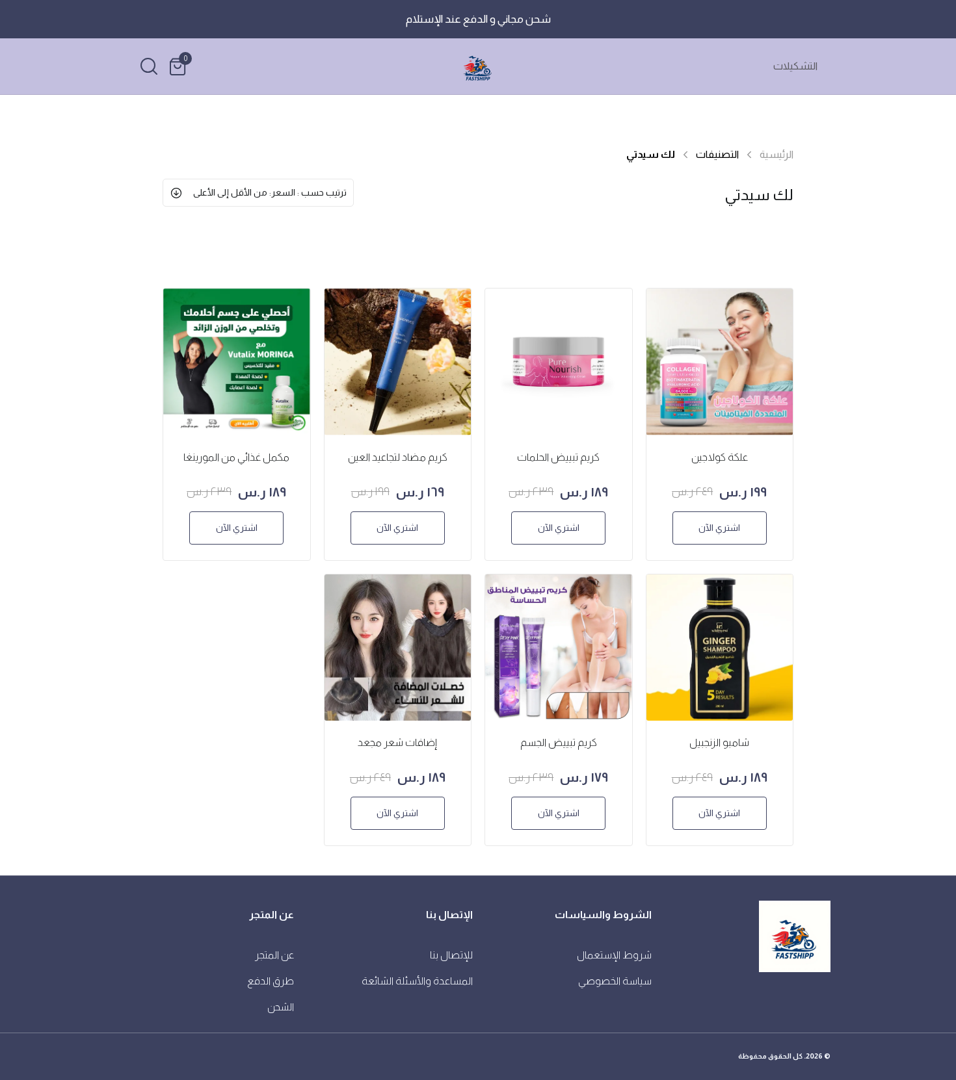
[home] (478, 66)
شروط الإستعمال (614, 954)
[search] (149, 66)
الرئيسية (776, 154)
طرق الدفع (270, 980)
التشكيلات (795, 65)
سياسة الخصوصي (615, 980)
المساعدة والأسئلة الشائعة (417, 980)
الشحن (280, 1006)
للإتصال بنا (451, 954)
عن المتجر (274, 954)
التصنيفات (717, 154)
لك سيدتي (650, 154)
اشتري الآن (719, 527)
